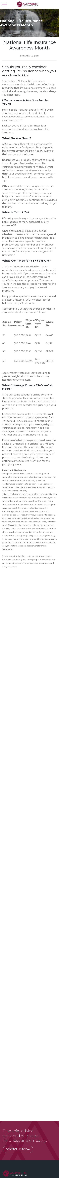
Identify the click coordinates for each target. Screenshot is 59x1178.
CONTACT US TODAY (18, 1149)
